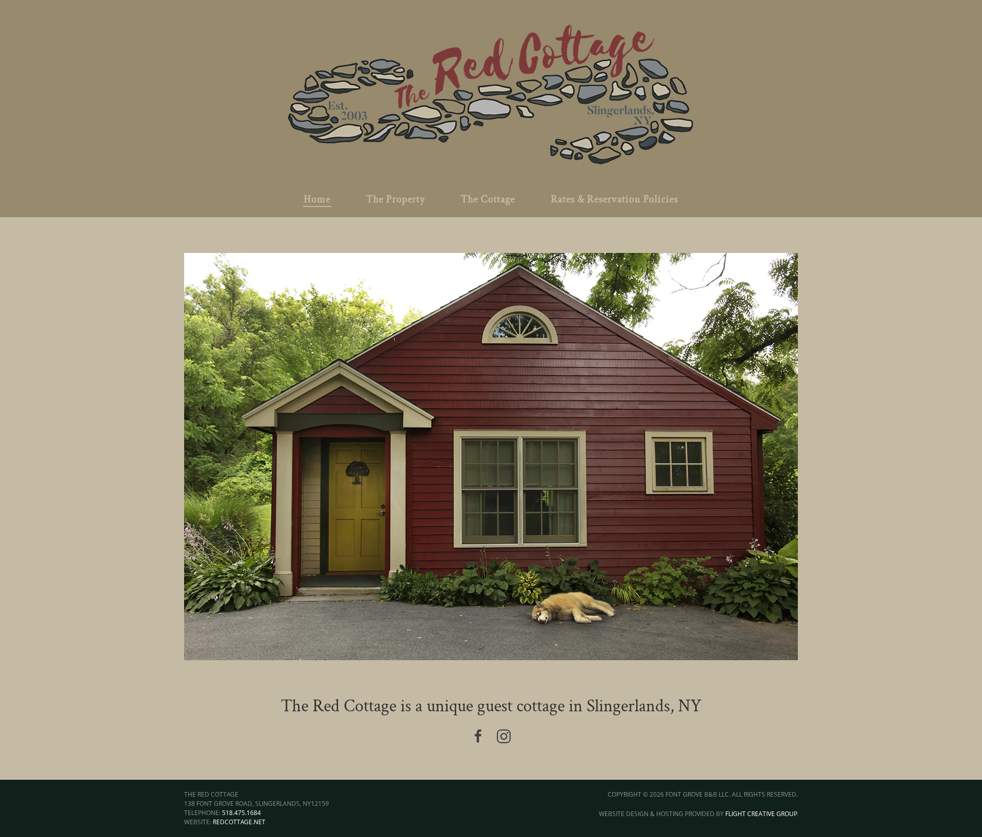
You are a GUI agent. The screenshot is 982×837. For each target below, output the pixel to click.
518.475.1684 (241, 812)
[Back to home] (491, 90)
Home (317, 199)
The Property (395, 199)
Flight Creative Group (761, 813)
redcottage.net (239, 822)
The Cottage (488, 199)
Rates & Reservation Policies (614, 199)
